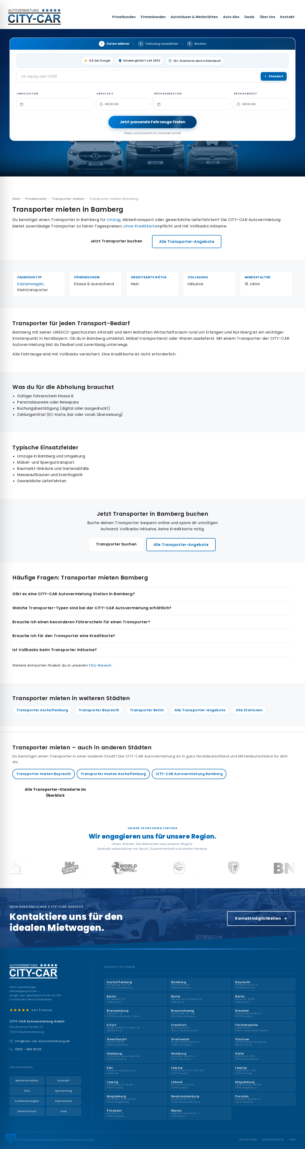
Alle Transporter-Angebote (186, 241)
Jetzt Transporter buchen (116, 241)
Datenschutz (27, 1111)
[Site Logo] (34, 17)
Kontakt (287, 17)
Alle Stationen (249, 710)
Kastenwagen (30, 283)
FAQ (27, 1091)
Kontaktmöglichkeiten (258, 918)
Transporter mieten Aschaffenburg (113, 773)
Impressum (63, 1101)
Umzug (114, 219)
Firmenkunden (153, 17)
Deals (249, 17)
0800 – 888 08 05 (28, 1049)
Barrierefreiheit (27, 1080)
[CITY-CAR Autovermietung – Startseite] (33, 971)
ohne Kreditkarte (140, 226)
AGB (63, 1111)
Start (16, 198)
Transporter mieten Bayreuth (43, 773)
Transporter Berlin (147, 710)
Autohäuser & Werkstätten (194, 17)
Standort (276, 76)
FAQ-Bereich (100, 665)
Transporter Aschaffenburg (42, 710)
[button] (10, 1138)
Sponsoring (63, 1091)
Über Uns (267, 17)
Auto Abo (231, 17)
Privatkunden (124, 17)
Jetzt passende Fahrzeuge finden (152, 121)
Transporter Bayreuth (99, 710)
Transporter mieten (68, 198)
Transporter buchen (116, 544)
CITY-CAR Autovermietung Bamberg (189, 773)
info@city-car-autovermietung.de (42, 1041)
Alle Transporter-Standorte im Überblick (55, 792)
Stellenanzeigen (27, 1101)
